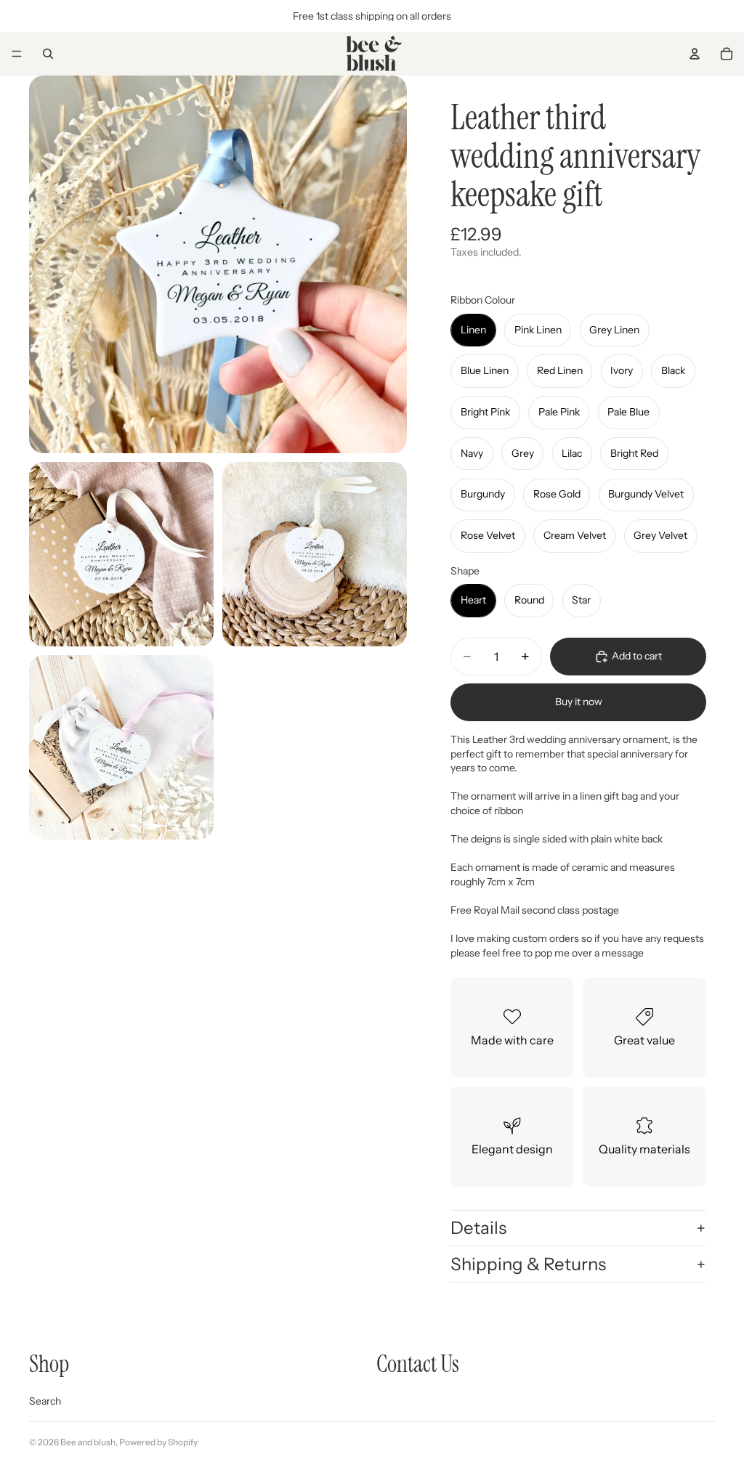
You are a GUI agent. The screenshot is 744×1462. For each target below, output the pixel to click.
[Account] (695, 54)
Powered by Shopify (158, 1442)
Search (45, 1401)
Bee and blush (88, 1442)
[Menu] (16, 53)
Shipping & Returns (528, 1264)
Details (478, 1227)
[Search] (48, 54)
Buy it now (578, 701)
